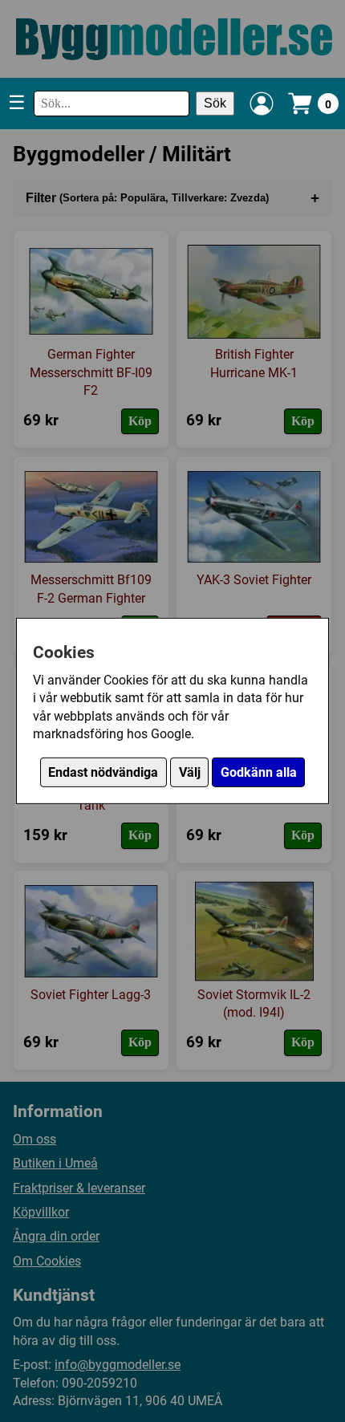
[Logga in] (261, 103)
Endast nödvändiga (103, 772)
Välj (190, 772)
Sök (215, 103)
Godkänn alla (259, 772)
